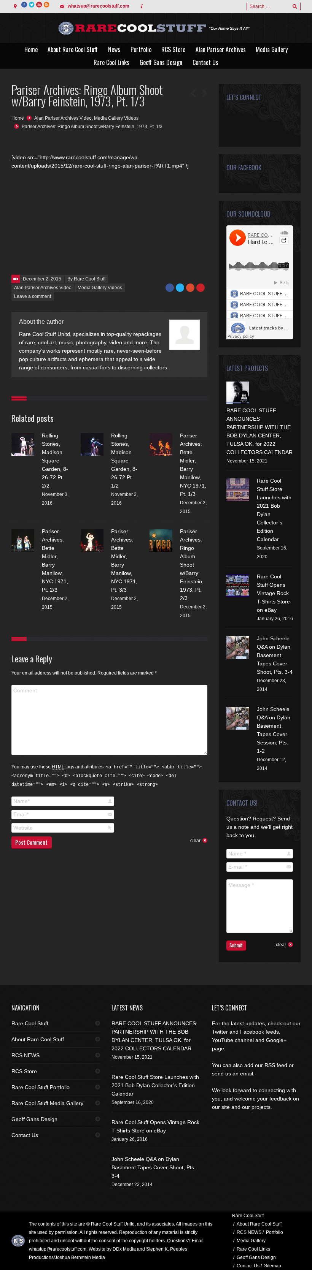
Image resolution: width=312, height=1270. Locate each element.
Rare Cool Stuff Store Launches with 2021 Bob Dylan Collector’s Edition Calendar (155, 1085)
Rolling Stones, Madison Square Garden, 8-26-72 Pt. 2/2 (55, 460)
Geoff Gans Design (34, 1119)
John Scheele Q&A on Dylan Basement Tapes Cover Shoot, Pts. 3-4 (275, 655)
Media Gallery (251, 1240)
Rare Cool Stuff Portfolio (40, 1087)
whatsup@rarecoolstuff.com (98, 6)
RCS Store (24, 1071)
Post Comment (31, 842)
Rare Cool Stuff (29, 1023)
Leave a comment (32, 296)
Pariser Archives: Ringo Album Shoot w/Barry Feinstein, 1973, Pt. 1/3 (92, 126)
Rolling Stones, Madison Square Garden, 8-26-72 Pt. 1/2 (124, 460)
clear (195, 840)
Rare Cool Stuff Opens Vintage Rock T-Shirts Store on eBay (273, 593)
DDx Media (124, 1249)
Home (17, 118)
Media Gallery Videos (116, 118)
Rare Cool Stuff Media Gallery (47, 1103)
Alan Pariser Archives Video (63, 118)
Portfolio (274, 1232)
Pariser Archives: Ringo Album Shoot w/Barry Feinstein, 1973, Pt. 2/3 (192, 564)
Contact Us (24, 1135)
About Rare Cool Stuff (37, 1039)
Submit (236, 945)
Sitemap (272, 1265)
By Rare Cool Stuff (86, 279)
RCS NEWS (25, 1055)
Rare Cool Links (253, 1249)
